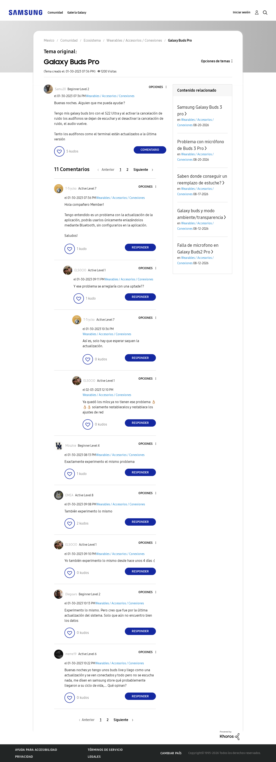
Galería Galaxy (76, 12)
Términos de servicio (105, 750)
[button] (158, 87)
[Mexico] (25, 12)
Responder (140, 247)
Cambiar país (171, 753)
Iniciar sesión (241, 12)
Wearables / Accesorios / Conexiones (110, 96)
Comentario (150, 150)
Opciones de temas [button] (215, 61)
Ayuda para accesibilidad (36, 750)
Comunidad (55, 12)
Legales (94, 757)
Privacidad (24, 757)
